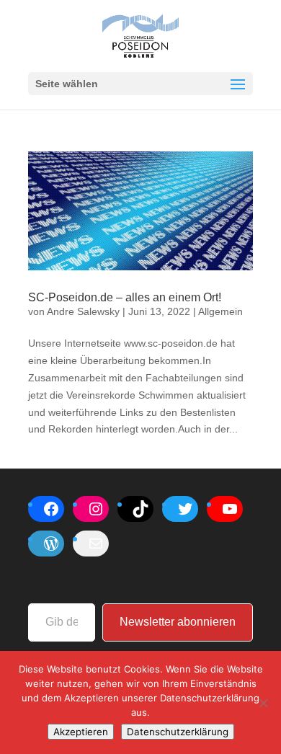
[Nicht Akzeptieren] (263, 703)
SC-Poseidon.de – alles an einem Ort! (124, 297)
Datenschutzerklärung (177, 731)
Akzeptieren (80, 731)
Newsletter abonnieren (178, 622)
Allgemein (220, 311)
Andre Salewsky (83, 311)
